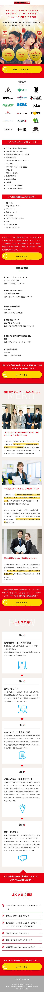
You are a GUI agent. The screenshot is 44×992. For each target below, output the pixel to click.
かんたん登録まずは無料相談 (22, 257)
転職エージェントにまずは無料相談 (22, 71)
